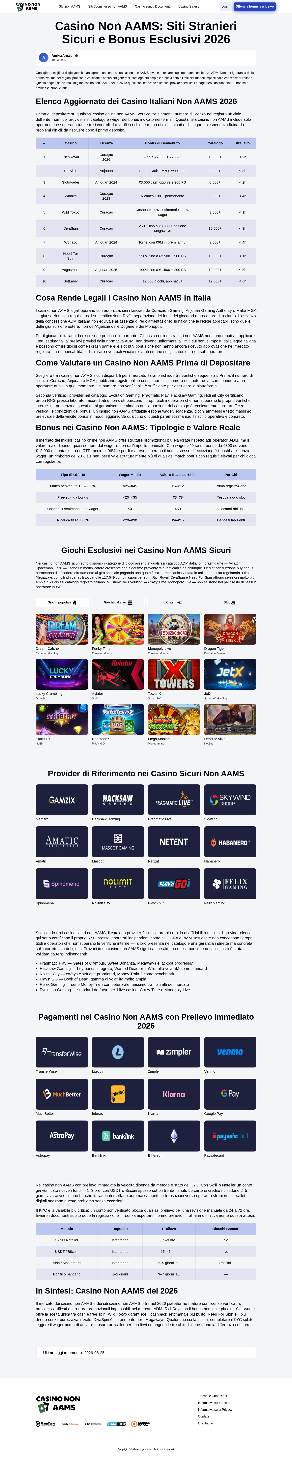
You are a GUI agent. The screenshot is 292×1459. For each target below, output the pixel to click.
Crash (170, 602)
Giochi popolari (59, 602)
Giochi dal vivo (115, 602)
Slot (227, 602)
